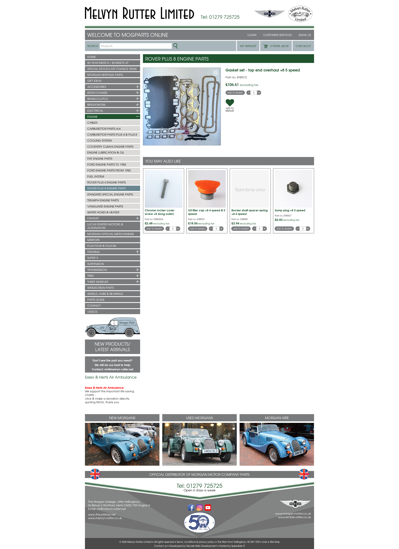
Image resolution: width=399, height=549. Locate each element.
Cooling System (99, 140)
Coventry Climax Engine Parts (110, 146)
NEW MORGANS (122, 417)
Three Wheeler (97, 282)
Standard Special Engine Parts (110, 194)
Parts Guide (96, 299)
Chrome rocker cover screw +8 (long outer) (159, 212)
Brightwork (96, 104)
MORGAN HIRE (277, 417)
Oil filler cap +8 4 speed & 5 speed (206, 212)
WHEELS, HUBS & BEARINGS (105, 294)
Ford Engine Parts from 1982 (109, 170)
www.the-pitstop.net (102, 514)
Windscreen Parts (100, 287)
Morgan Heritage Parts (105, 75)
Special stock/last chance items (112, 69)
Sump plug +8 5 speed (290, 210)
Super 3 (92, 258)
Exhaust (93, 218)
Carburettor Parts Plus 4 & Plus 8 (112, 134)
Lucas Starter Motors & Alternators (105, 226)
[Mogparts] (139, 13)
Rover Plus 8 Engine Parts (106, 188)
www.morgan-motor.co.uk (293, 513)
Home (91, 57)
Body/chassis (97, 92)
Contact (94, 305)
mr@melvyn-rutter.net (118, 369)
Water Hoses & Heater (103, 212)
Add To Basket (235, 92)
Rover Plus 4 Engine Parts (106, 182)
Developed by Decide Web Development (193, 546)
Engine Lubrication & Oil (105, 152)
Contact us (160, 546)
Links (264, 542)
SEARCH (92, 46)
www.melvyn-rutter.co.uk (105, 518)
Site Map (275, 542)
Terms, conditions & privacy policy (196, 542)
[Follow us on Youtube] (208, 506)
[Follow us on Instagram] (199, 506)
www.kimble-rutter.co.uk (294, 517)
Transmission (97, 270)
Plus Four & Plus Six (101, 246)
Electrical (95, 110)
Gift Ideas (94, 80)
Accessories (96, 87)
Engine (92, 116)
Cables (92, 122)
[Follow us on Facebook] (191, 506)
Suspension (95, 264)
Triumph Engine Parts (103, 200)
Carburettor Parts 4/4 (103, 128)
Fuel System (95, 176)
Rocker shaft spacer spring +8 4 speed (249, 212)
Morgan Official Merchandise (110, 234)
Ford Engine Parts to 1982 (106, 164)
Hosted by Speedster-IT (232, 546)
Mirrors (93, 240)
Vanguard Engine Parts (105, 206)
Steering (93, 252)
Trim (90, 275)
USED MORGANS (199, 417)
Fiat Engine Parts (99, 158)
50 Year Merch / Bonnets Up (108, 63)
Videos (92, 311)
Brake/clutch (97, 99)
